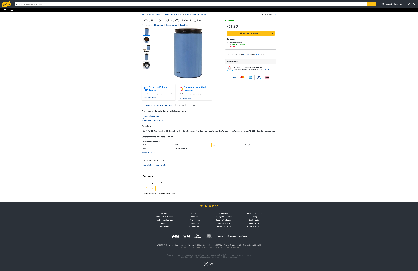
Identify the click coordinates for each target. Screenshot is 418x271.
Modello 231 (183, 247)
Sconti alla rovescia (193, 220)
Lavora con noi (164, 223)
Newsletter (164, 227)
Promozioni (194, 217)
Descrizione (184, 25)
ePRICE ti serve (209, 205)
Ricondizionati (193, 223)
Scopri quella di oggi (150, 97)
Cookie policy (254, 220)
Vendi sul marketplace (164, 220)
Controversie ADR (254, 227)
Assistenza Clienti (224, 227)
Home (144, 14)
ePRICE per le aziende (164, 217)
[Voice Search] (17, 4)
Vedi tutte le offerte (185, 98)
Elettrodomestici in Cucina (173, 14)
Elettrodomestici (154, 14)
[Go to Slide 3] (146, 48)
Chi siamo (164, 213)
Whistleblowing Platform (212, 247)
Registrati (398, 4)
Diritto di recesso (223, 223)
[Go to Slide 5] (146, 65)
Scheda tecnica (171, 25)
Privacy (254, 217)
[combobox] (191, 4)
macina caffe (147, 165)
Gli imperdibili (194, 227)
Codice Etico (195, 247)
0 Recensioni (158, 25)
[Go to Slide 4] (146, 57)
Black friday (193, 213)
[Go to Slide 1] (146, 32)
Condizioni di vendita (254, 213)
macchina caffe (160, 165)
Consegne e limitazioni (224, 217)
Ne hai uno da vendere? (165, 105)
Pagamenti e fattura (223, 220)
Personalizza (254, 223)
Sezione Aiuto (223, 213)
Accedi (389, 4)
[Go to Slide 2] (146, 40)
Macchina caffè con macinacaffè (196, 14)
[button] (188, 53)
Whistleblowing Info (232, 247)
